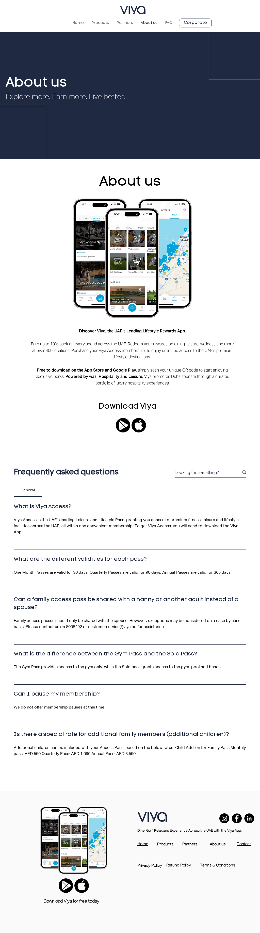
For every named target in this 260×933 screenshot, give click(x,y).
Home (142, 844)
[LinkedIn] (249, 818)
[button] (100, 23)
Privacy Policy (149, 866)
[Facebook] (237, 818)
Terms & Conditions (217, 865)
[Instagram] (224, 818)
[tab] (28, 490)
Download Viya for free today (71, 901)
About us (218, 844)
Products (165, 844)
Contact (244, 844)
